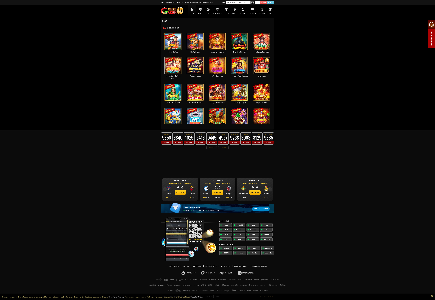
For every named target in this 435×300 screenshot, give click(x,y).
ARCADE (243, 13)
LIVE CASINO (217, 13)
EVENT (270, 13)
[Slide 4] (219, 197)
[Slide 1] (215, 197)
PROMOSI (262, 13)
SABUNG (235, 13)
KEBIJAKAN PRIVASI (240, 266)
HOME (192, 13)
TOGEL (200, 13)
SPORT (226, 13)
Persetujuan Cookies (116, 297)
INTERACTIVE (252, 13)
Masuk (263, 2)
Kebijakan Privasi (197, 297)
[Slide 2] (216, 197)
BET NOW (180, 192)
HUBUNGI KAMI (225, 266)
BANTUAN (186, 266)
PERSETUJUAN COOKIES (259, 266)
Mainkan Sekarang (261, 208)
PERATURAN (197, 266)
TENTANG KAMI (173, 266)
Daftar (270, 2)
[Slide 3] (218, 197)
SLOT (208, 13)
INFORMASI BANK (211, 266)
